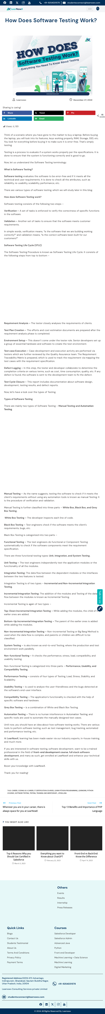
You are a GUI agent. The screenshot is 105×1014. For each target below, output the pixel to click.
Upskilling (62, 793)
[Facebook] (5, 2)
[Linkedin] (11, 2)
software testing (22, 793)
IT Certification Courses (44, 790)
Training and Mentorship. (47, 793)
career (14, 790)
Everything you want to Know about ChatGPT (52, 855)
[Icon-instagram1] (23, 2)
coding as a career (25, 790)
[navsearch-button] (97, 8)
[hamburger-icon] (90, 9)
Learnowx (21, 100)
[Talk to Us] (100, 608)
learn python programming (66, 790)
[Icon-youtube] (29, 2)
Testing (33, 793)
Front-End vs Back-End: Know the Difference (86, 855)
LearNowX (82, 790)
